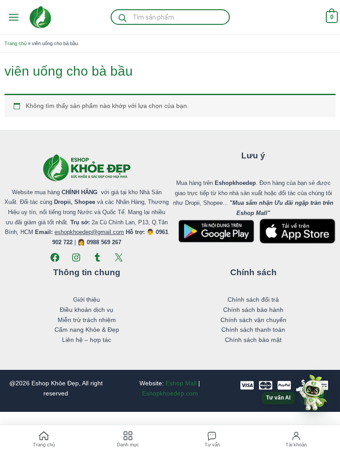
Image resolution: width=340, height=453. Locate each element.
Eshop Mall (181, 383)
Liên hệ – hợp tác (86, 340)
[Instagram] (76, 257)
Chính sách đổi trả (253, 299)
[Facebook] (55, 257)
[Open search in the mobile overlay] (170, 17)
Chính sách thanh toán (253, 329)
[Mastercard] (265, 385)
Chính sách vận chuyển (253, 320)
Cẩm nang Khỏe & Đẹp (86, 329)
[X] (118, 257)
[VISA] (247, 385)
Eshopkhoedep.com (170, 393)
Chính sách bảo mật (253, 340)
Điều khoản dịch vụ (86, 310)
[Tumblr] (97, 257)
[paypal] (284, 385)
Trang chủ (15, 43)
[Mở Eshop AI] (313, 393)
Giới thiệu (86, 299)
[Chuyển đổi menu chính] (13, 17)
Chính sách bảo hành (253, 310)
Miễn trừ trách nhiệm (87, 320)
